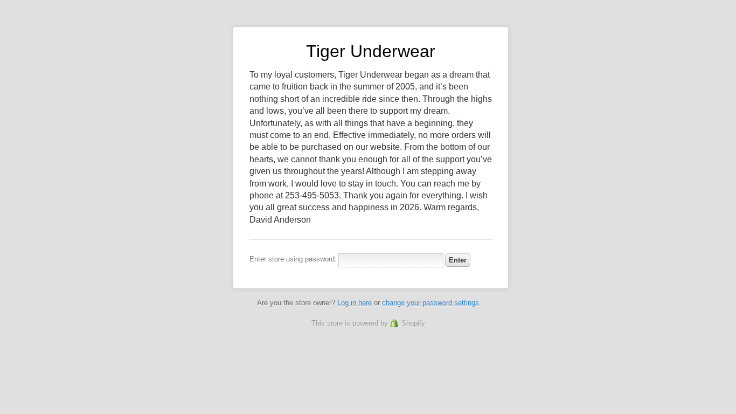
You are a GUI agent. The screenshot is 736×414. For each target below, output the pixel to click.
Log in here (354, 303)
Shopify (413, 323)
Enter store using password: (293, 259)
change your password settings (430, 303)
